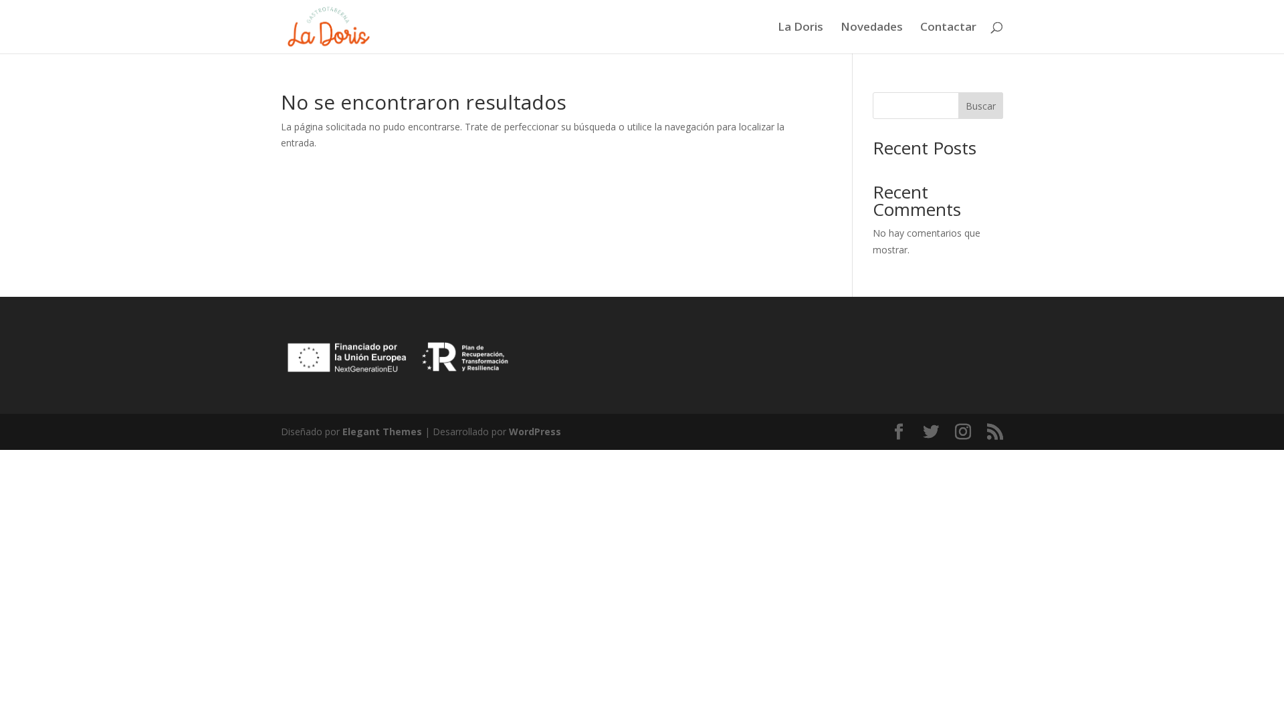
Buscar (981, 106)
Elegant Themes (382, 431)
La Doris (800, 28)
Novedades (872, 28)
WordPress (535, 431)
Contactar (948, 28)
